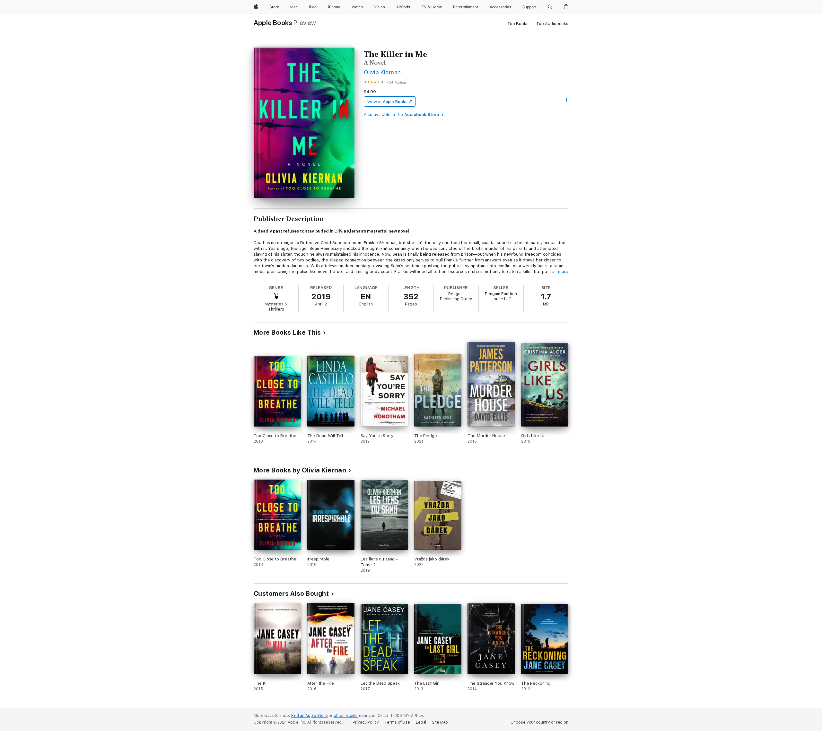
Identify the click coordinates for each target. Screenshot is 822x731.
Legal (421, 722)
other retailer (346, 715)
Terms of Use (397, 722)
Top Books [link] (518, 23)
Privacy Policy (366, 722)
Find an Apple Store (309, 715)
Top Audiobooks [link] (552, 23)
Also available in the (401, 114)
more (563, 271)
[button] (550, 7)
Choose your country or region (539, 722)
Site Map (440, 722)
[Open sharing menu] (567, 101)
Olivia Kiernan (382, 72)
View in (387, 101)
